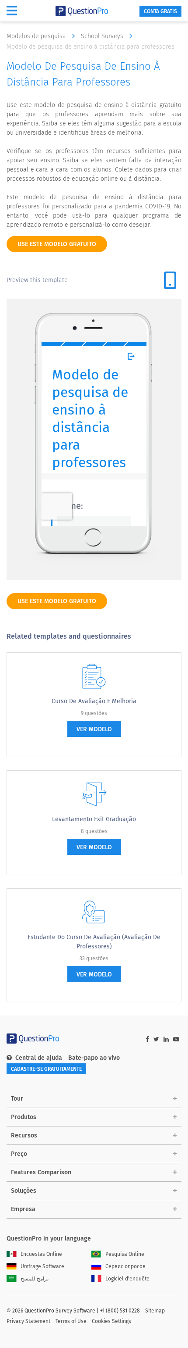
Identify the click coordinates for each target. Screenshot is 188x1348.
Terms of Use (71, 1321)
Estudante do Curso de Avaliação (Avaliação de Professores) (94, 941)
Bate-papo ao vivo (94, 1058)
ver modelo (94, 729)
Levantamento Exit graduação (94, 819)
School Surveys (103, 36)
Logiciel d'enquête (127, 1279)
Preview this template (37, 280)
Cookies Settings (111, 1321)
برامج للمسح (35, 1279)
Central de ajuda (38, 1058)
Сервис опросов (125, 1266)
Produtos (23, 1117)
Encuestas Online (41, 1254)
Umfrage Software (42, 1266)
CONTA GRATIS (160, 11)
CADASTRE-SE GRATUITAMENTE (46, 1069)
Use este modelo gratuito (56, 244)
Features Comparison (41, 1172)
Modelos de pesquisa (37, 36)
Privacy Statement (28, 1321)
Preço (19, 1154)
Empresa (23, 1209)
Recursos (24, 1135)
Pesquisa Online (124, 1254)
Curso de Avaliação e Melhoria (94, 701)
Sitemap (155, 1311)
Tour (17, 1098)
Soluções (23, 1190)
